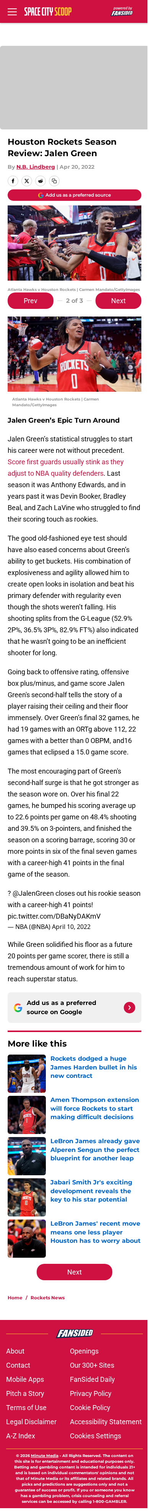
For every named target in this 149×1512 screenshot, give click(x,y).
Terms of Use (26, 1408)
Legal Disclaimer (31, 1422)
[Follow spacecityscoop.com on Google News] (129, 1007)
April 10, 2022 (71, 926)
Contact (18, 1365)
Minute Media (44, 1455)
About (15, 1351)
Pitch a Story (25, 1393)
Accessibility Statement (106, 1422)
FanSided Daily (92, 1379)
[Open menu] (12, 11)
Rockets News (48, 1297)
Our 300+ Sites (92, 1365)
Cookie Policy (90, 1408)
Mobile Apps (25, 1379)
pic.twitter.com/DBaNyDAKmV (54, 916)
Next (118, 301)
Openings (84, 1351)
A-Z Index (20, 1436)
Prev (30, 301)
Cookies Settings (95, 1436)
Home (15, 1297)
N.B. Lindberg (35, 166)
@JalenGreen (33, 893)
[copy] (54, 181)
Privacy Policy (91, 1393)
